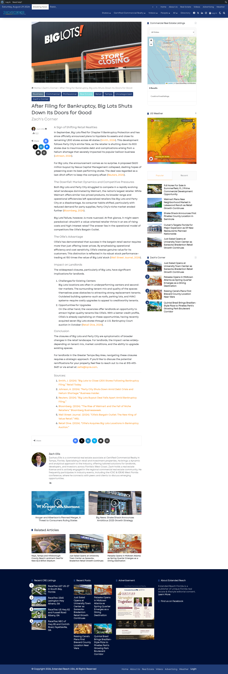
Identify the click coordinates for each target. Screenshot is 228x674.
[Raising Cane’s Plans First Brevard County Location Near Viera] (154, 295)
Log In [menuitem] (8, 2)
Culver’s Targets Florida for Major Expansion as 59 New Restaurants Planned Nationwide (178, 229)
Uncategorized (124, 94)
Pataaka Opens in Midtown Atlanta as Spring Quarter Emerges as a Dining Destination (124, 558)
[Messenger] (47, 147)
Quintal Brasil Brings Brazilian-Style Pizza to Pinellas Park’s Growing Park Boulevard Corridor (180, 307)
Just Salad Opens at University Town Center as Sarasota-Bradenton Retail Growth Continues (86, 558)
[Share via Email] (38, 152)
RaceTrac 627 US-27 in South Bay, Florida (58, 589)
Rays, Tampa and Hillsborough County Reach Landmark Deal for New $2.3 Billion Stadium (47, 558)
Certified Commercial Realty (128, 12)
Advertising (208, 7)
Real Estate (185, 7)
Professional (70, 94)
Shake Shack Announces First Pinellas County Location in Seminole (180, 216)
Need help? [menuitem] (17, 2)
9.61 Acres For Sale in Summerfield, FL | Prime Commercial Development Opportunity (178, 190)
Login (193, 668)
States (105, 12)
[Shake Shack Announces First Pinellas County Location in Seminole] (154, 217)
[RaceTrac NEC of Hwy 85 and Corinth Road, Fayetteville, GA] (39, 625)
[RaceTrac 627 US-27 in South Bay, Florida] (39, 590)
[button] (151, 40)
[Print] (44, 152)
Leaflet (170, 83)
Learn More (164, 594)
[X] (35, 147)
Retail (98, 94)
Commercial (53, 94)
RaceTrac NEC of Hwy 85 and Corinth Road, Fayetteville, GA (59, 626)
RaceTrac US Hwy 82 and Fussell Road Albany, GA (59, 612)
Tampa (108, 94)
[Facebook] (46, 141)
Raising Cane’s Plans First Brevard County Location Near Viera (83, 6)
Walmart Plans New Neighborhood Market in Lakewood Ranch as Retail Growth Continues (178, 204)
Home (163, 7)
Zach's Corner (50, 88)
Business (38, 94)
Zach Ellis (40, 129)
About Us (173, 7)
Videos (197, 7)
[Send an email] (46, 129)
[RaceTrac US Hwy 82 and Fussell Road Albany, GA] (39, 613)
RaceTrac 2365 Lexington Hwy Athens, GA (56, 600)
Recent (184, 175)
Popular (160, 175)
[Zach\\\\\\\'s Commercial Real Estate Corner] (14, 13)
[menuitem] (2, 2)
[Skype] (94, 440)
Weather (221, 7)
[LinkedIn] (41, 147)
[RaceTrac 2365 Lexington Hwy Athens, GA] (39, 601)
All (174, 12)
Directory (185, 12)
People (164, 12)
